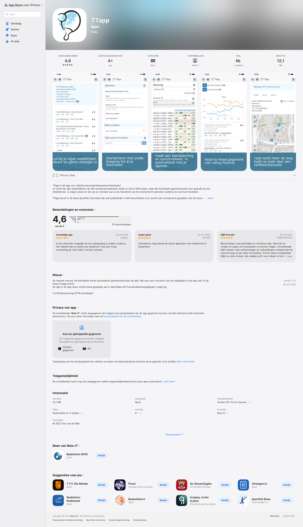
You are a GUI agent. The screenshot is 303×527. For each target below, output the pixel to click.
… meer (209, 198)
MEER (289, 256)
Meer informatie (185, 361)
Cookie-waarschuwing (119, 520)
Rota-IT (221, 413)
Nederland (274, 516)
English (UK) (288, 516)
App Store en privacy (95, 520)
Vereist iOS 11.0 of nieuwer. (232, 402)
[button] (23, 23)
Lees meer (169, 381)
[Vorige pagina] (49, 121)
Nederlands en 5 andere (66, 413)
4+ (136, 413)
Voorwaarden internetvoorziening (68, 520)
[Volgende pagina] (299, 121)
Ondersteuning (139, 520)
